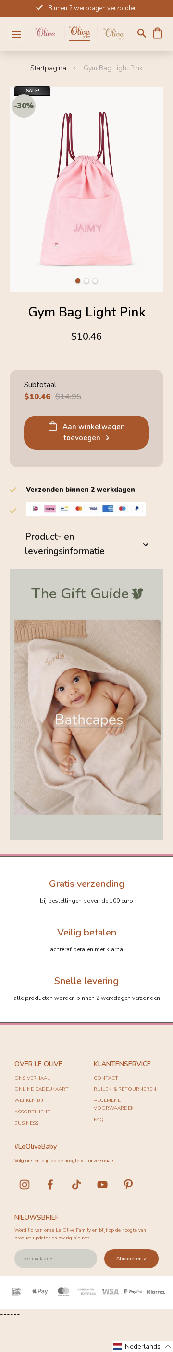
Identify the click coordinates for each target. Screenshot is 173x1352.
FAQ (99, 1119)
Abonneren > (131, 1258)
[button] (77, 280)
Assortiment (32, 1112)
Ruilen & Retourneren (125, 1089)
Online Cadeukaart (41, 1089)
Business (26, 1123)
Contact (106, 1078)
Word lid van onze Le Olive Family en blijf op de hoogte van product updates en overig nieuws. (80, 1234)
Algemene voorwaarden (114, 1104)
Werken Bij (28, 1100)
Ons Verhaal (32, 1078)
